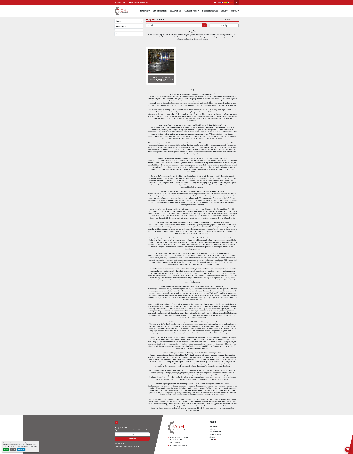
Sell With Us (175, 11)
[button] (145, 11)
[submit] (204, 25)
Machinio (136, 446)
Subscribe (132, 439)
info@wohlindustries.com (139, 2)
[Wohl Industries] (177, 427)
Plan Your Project (191, 11)
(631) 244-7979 (121, 2)
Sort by (224, 25)
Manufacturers (160, 11)
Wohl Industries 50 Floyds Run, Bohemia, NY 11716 (180, 438)
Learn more (21, 449)
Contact (235, 11)
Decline (13, 449)
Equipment (145, 11)
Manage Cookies (120, 444)
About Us (224, 11)
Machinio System (120, 446)
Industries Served (210, 11)
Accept (6, 449)
